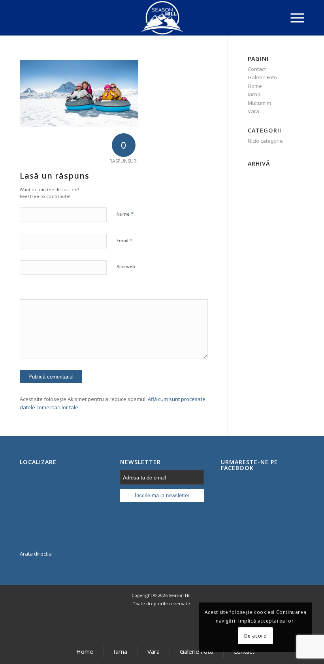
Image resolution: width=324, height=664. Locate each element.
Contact (257, 69)
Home (255, 86)
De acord (255, 635)
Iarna (254, 94)
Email (124, 240)
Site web (126, 266)
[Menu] (293, 17)
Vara (253, 111)
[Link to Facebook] (146, 625)
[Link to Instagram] (178, 625)
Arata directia (36, 553)
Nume (125, 213)
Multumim (259, 102)
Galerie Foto (262, 77)
